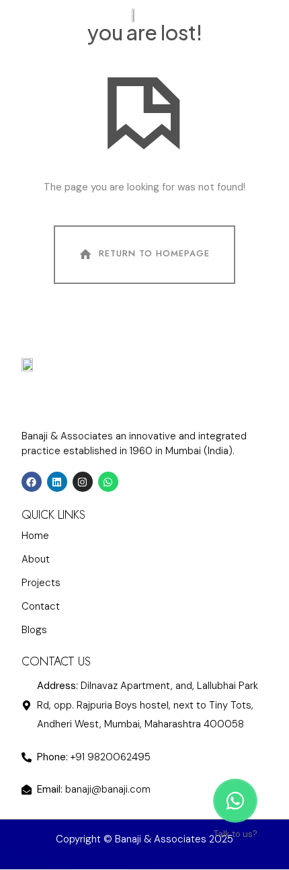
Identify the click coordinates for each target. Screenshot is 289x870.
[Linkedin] (267, 15)
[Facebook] (32, 482)
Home (35, 535)
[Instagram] (246, 15)
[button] (26, 15)
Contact (41, 606)
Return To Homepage (154, 254)
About (36, 559)
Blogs (34, 630)
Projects (41, 582)
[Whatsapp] (108, 482)
